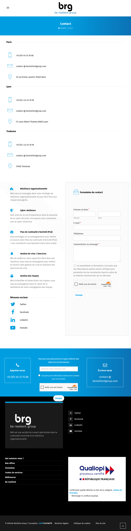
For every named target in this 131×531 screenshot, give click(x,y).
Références (10, 477)
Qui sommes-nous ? (14, 458)
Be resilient (10, 482)
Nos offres (10, 463)
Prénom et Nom (81, 209)
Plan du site (100, 523)
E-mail (77, 223)
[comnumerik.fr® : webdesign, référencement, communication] (45, 523)
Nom (100, 218)
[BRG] (65, 7)
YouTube (78, 431)
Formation (10, 468)
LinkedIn (78, 425)
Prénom (76, 218)
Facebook (78, 419)
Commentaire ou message (86, 244)
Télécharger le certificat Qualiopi (84, 496)
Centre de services (14, 472)
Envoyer (79, 295)
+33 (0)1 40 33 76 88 (17, 376)
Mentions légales (62, 523)
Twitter (77, 413)
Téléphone (78, 233)
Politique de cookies (82, 523)
